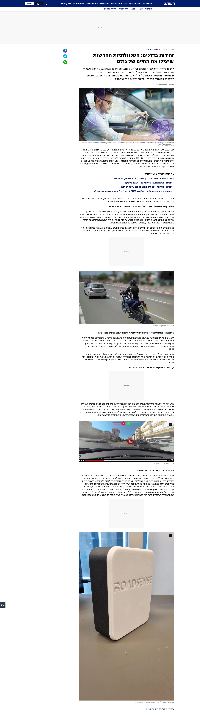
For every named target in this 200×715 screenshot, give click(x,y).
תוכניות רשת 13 (134, 3)
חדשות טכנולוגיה (152, 50)
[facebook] (65, 51)
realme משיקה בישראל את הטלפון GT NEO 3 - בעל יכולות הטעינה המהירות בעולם (133, 191)
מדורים (105, 3)
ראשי (172, 50)
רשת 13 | (170, 84)
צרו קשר (67, 3)
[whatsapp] (65, 62)
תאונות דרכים (151, 709)
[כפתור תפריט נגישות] (2, 604)
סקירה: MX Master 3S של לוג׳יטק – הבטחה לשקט (148, 183)
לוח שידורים (92, 3)
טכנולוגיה (164, 50)
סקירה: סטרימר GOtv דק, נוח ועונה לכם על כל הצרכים (146, 187)
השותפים (79, 3)
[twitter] (65, 56)
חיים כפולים (116, 3)
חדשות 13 (147, 3)
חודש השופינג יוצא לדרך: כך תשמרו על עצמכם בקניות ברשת (143, 178)
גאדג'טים (163, 709)
